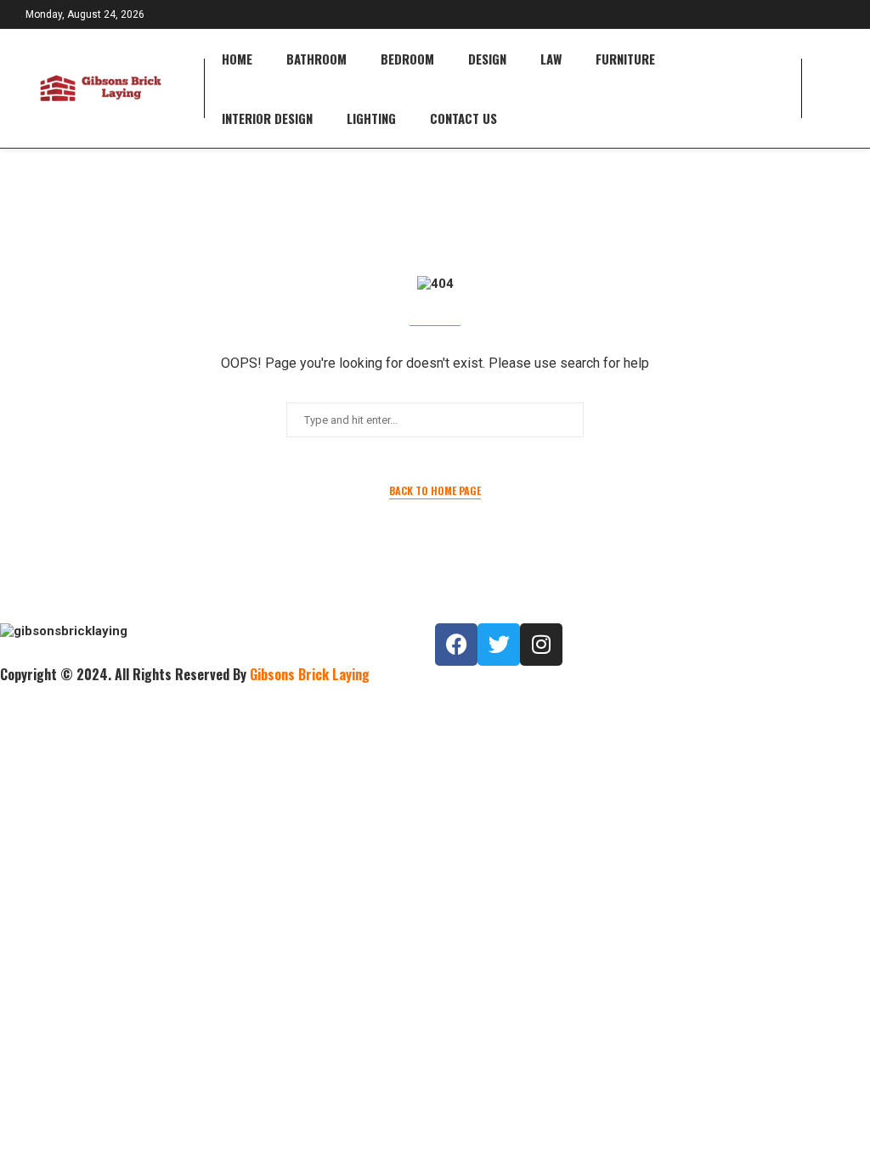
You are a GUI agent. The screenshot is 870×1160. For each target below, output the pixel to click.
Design (487, 58)
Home (237, 58)
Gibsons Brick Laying (310, 674)
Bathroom (316, 58)
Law (551, 58)
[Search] (836, 88)
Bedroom (407, 58)
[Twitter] (498, 644)
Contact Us (463, 118)
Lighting (371, 118)
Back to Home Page (435, 490)
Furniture (625, 58)
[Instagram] (541, 644)
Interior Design (267, 118)
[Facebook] (456, 644)
